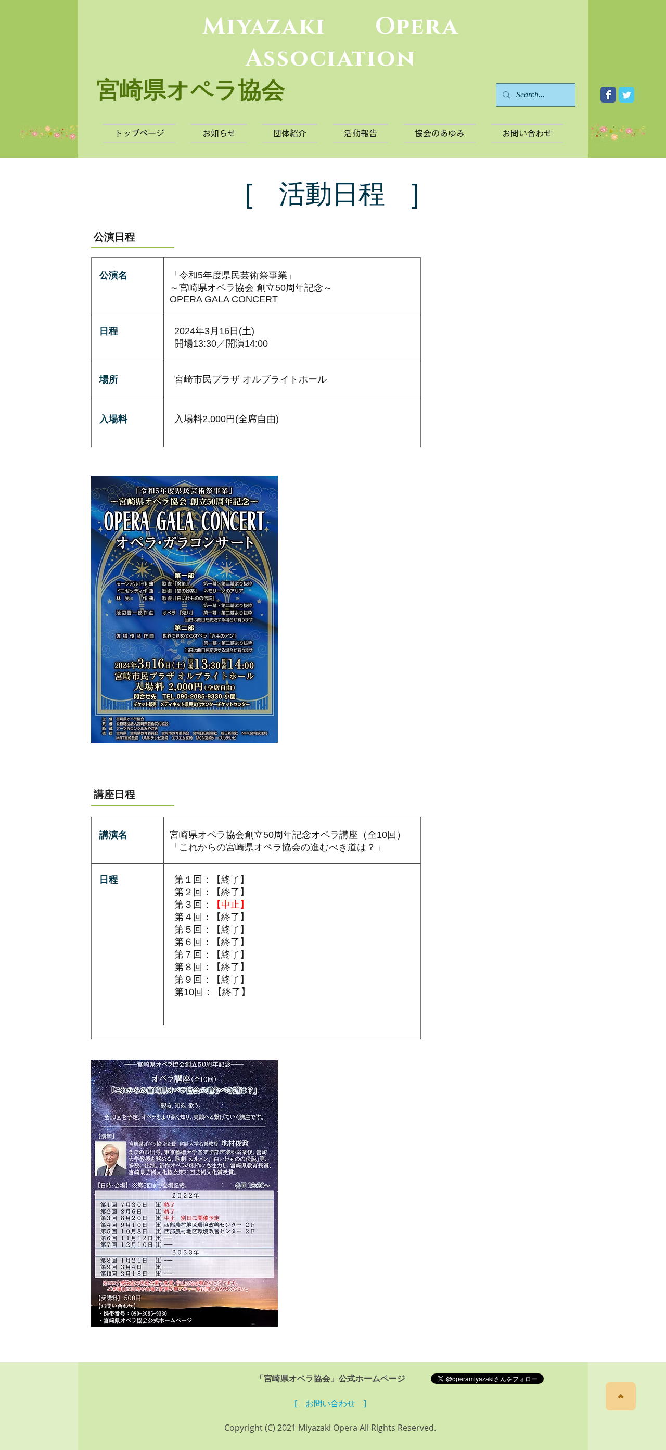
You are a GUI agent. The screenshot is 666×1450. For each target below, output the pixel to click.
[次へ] (621, 1396)
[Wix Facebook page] (608, 95)
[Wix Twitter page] (626, 95)
